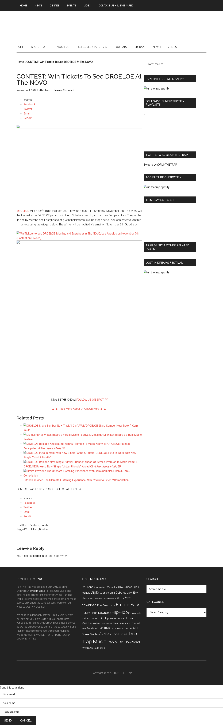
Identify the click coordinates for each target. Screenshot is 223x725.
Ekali (92, 598)
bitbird (34, 529)
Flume (120, 598)
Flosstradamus (109, 598)
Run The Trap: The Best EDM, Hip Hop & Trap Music (111, 22)
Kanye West (95, 623)
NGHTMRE (105, 628)
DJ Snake (104, 592)
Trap (132, 633)
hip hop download (90, 618)
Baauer (122, 587)
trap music (37, 590)
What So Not (87, 648)
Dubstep (121, 592)
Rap (127, 628)
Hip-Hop (120, 612)
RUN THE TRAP (123, 673)
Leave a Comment (64, 90)
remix (132, 628)
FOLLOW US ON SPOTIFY (92, 399)
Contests (35, 525)
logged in (38, 555)
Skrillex (105, 634)
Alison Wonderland (109, 587)
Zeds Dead (99, 648)
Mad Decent (107, 623)
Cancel (26, 720)
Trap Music (94, 642)
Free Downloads (106, 605)
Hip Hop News (107, 618)
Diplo (95, 592)
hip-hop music (134, 613)
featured (98, 598)
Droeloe (43, 529)
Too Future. (120, 634)
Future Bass (128, 605)
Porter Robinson (118, 628)
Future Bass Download (96, 613)
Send (8, 720)
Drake (112, 593)
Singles (94, 634)
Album (97, 587)
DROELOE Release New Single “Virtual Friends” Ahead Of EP (72, 466)
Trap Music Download (123, 642)
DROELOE (23, 211)
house (120, 618)
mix (126, 623)
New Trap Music (90, 628)
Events (44, 525)
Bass (129, 587)
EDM (129, 592)
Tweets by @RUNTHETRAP (160, 164)
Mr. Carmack (134, 623)
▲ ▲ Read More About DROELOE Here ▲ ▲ (79, 408)
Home (20, 62)
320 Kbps (87, 587)
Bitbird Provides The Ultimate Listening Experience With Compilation (76, 480)
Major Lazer (118, 623)
